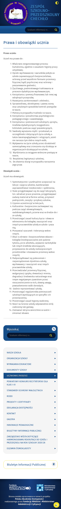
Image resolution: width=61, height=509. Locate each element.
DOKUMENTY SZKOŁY (17, 369)
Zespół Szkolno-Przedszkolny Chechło (44, 13)
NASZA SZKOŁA (14, 352)
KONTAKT (11, 413)
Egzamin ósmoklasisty (19, 448)
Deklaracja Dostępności (20, 407)
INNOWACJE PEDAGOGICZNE (20, 425)
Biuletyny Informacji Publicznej (24, 430)
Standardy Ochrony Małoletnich (25, 390)
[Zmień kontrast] (56, 3)
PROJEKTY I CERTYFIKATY (19, 402)
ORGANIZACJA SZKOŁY (17, 358)
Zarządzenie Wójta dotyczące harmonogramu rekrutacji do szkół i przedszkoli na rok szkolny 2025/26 (27, 439)
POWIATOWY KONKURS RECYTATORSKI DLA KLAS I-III (27, 383)
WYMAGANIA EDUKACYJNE (19, 364)
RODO (10, 396)
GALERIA (11, 419)
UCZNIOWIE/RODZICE (17, 375)
